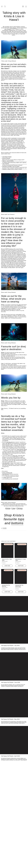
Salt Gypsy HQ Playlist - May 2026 (10, 719)
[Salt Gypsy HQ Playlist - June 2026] (14, 666)
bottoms (17, 523)
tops (21, 519)
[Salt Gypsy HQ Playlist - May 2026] (14, 703)
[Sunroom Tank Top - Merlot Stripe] (21, 576)
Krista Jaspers (13, 27)
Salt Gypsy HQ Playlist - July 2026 (10, 645)
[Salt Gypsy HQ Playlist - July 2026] (14, 629)
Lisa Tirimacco (7, 29)
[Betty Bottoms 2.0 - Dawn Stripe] (21, 550)
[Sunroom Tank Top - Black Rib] (7, 576)
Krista (7, 508)
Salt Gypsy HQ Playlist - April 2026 (10, 756)
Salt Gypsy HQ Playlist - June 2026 (10, 682)
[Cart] (25, 6)
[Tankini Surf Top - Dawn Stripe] (7, 550)
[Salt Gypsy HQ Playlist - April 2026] (14, 740)
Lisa (13, 508)
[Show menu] (1, 6)
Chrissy (20, 508)
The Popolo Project (6, 156)
